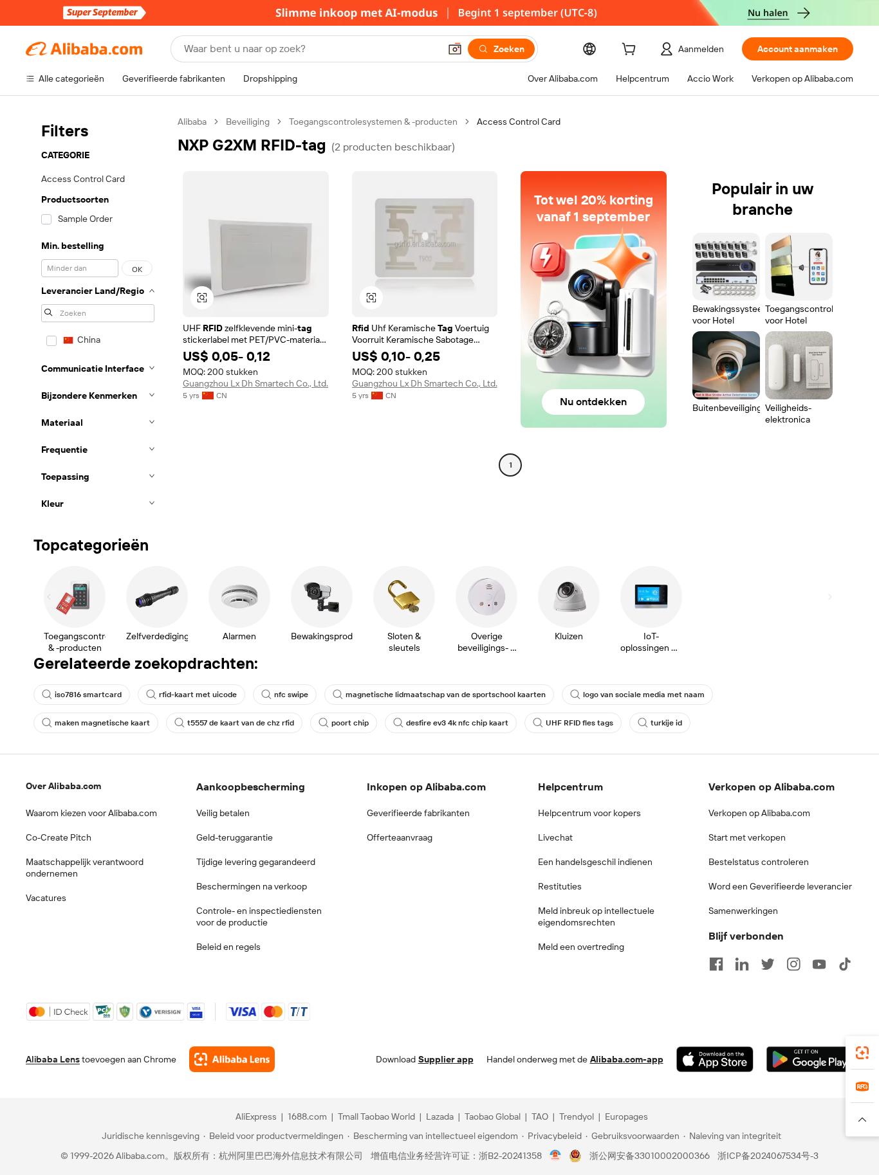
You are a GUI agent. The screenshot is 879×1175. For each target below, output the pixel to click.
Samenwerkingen (743, 911)
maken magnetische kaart (102, 722)
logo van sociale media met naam (644, 694)
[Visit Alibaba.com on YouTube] (819, 964)
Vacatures (46, 898)
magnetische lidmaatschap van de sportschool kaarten (446, 694)
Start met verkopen (747, 837)
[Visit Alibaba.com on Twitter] (767, 964)
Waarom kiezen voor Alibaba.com (91, 813)
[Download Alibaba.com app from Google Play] (809, 1059)
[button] (455, 49)
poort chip (350, 722)
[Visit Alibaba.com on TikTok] (845, 964)
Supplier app (446, 1059)
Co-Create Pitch (58, 837)
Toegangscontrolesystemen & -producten (373, 121)
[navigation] (97, 316)
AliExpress (256, 1116)
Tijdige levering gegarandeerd (255, 862)
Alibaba (192, 121)
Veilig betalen (223, 813)
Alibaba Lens (53, 1059)
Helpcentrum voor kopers (589, 813)
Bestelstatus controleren (758, 862)
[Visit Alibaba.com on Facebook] (716, 964)
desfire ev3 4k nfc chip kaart (457, 722)
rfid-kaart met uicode (198, 694)
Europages (626, 1116)
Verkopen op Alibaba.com (759, 813)
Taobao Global (493, 1116)
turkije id (666, 722)
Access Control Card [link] (518, 121)
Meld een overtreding (581, 947)
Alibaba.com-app (626, 1059)
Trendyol (576, 1116)
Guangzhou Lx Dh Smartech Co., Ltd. (255, 383)
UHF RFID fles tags (579, 722)
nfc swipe (291, 694)
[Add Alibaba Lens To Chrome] (232, 1059)
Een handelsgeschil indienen (595, 862)
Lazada (440, 1116)
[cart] (631, 51)
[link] (862, 1053)
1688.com (307, 1116)
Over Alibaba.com (63, 786)
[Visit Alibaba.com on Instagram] (793, 964)
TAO (540, 1116)
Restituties (560, 886)
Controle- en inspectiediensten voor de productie (259, 916)
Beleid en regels (228, 947)
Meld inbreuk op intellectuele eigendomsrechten (596, 916)
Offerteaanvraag (399, 837)
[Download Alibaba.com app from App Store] (715, 1059)
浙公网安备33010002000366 (649, 1156)
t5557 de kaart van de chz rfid (240, 722)
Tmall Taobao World (376, 1116)
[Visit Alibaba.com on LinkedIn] (742, 964)
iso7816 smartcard (88, 694)
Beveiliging (248, 121)
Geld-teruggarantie (234, 837)
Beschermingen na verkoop (251, 886)
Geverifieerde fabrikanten (418, 813)
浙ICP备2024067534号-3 (768, 1156)
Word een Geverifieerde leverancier (780, 886)
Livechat (555, 837)
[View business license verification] (556, 1155)
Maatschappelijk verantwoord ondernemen (84, 868)
